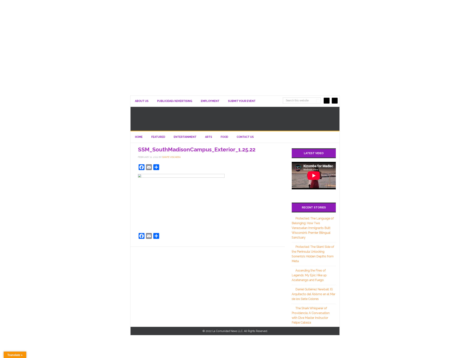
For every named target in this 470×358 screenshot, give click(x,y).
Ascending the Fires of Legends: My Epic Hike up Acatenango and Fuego (309, 275)
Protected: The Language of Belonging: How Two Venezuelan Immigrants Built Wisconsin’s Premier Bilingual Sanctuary (313, 228)
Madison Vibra (235, 119)
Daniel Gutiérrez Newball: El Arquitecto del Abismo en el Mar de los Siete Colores (313, 294)
